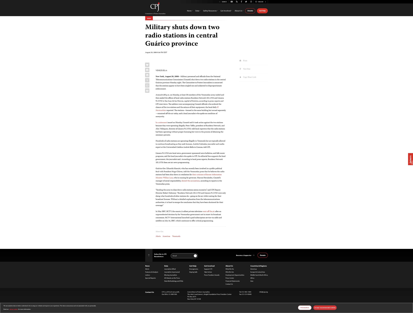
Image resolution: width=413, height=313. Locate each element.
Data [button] (197, 10)
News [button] (189, 10)
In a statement (161, 122)
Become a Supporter (243, 255)
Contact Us (229, 284)
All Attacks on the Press (172, 278)
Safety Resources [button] (210, 10)
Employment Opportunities (235, 275)
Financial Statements (233, 281)
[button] (265, 1)
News (147, 266)
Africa (252, 278)
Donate (250, 11)
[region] (206, 308)
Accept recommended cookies (324, 307)
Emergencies (193, 269)
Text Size (246, 69)
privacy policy (14, 309)
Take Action (208, 272)
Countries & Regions (258, 266)
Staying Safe (193, 272)
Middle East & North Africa (259, 275)
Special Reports (150, 278)
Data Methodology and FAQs (173, 281)
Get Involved (209, 266)
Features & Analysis (151, 272)
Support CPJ (208, 269)
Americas (166, 236)
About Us (229, 266)
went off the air (209, 211)
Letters (147, 275)
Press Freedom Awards (211, 275)
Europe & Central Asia (257, 272)
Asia (251, 281)
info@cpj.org (263, 292)
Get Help (262, 11)
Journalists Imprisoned (172, 272)
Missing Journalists (170, 275)
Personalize (305, 307)
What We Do (230, 269)
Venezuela (176, 236)
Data (166, 266)
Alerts (149, 18)
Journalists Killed (170, 269)
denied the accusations (191, 181)
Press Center (230, 278)
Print (245, 60)
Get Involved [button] (225, 10)
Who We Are (230, 272)
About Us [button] (238, 10)
